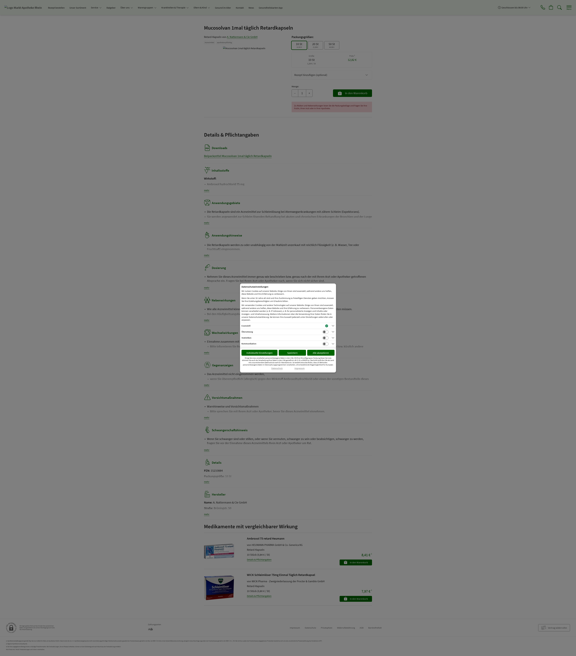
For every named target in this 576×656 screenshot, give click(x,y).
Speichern (292, 352)
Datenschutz (277, 368)
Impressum (299, 368)
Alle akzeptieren (321, 352)
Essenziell (246, 325)
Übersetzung (247, 331)
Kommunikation (249, 343)
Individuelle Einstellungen (259, 352)
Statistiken (246, 337)
